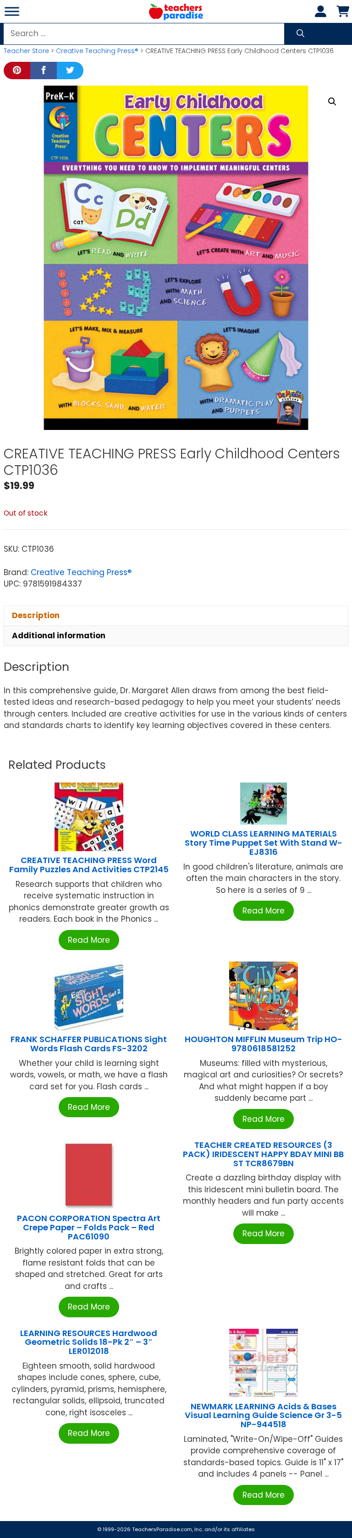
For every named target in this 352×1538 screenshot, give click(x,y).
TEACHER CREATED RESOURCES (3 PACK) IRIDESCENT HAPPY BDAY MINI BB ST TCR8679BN (263, 1154)
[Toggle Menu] (12, 11)
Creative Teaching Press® (97, 50)
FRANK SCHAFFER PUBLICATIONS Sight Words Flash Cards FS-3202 (89, 1043)
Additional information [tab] (58, 635)
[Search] (300, 34)
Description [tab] (36, 615)
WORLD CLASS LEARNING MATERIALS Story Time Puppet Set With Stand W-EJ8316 (263, 843)
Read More (89, 940)
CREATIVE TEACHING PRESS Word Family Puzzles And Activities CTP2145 (89, 864)
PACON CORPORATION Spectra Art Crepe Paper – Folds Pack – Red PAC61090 (88, 1227)
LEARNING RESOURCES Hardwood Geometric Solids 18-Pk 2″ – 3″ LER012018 (88, 1342)
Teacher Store (26, 50)
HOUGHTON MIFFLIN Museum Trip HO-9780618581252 (263, 1043)
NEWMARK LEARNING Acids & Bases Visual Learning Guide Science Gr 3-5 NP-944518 (263, 1415)
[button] (332, 101)
